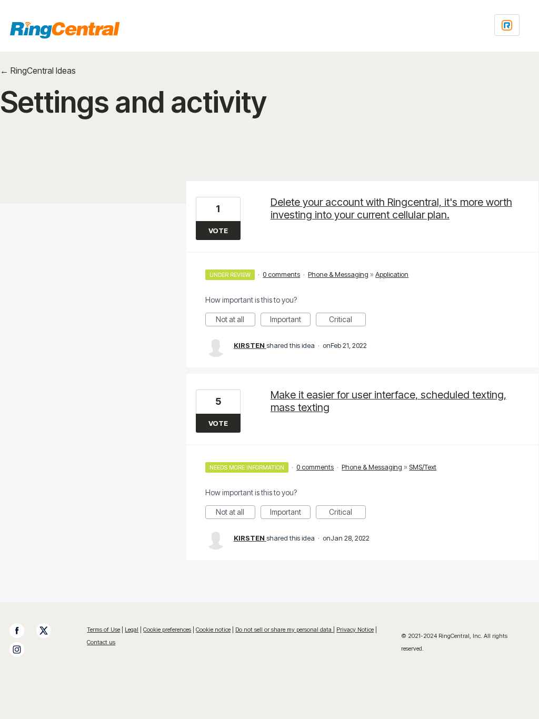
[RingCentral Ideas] (64, 30)
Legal (131, 629)
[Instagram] (22, 649)
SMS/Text (422, 467)
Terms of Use (103, 629)
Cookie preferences (167, 629)
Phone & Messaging (338, 274)
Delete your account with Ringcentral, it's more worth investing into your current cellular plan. (391, 208)
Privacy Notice (355, 629)
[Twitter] (49, 630)
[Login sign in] (507, 25)
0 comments (281, 274)
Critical (347, 320)
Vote (218, 230)
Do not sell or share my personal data (284, 629)
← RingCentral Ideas (38, 70)
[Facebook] (22, 630)
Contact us (101, 642)
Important (290, 320)
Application (391, 274)
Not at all (235, 320)
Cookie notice (213, 629)
